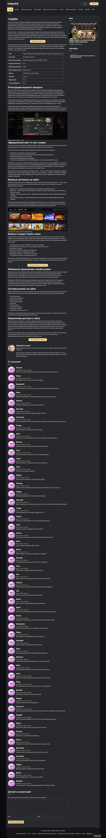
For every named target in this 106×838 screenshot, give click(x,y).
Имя (9, 816)
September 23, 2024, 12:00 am (24, 709)
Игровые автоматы (26, 9)
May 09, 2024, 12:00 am (22, 543)
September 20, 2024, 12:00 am (24, 701)
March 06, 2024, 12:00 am (22, 477)
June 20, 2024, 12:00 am (22, 643)
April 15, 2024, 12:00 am (22, 519)
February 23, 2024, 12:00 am (23, 461)
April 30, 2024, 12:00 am (22, 535)
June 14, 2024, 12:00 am (22, 618)
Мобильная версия (71, 9)
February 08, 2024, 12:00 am (23, 436)
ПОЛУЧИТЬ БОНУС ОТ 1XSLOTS (37, 265)
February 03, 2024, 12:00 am (23, 428)
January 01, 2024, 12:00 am (23, 403)
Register (94, 3)
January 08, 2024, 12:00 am (23, 411)
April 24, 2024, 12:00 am (22, 527)
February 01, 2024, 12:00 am (23, 419)
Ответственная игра (21, 833)
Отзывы (87, 9)
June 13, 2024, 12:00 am (22, 610)
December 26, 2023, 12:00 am (23, 386)
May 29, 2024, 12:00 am (22, 593)
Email (39, 816)
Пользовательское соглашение (65, 833)
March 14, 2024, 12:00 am (22, 486)
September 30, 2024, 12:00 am (24, 725)
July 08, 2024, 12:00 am (22, 651)
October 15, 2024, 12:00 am (23, 758)
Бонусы (61, 9)
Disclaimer (78, 833)
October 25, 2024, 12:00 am (23, 767)
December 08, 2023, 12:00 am (23, 378)
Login (85, 3)
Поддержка (89, 833)
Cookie (83, 833)
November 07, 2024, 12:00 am (23, 775)
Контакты (34, 833)
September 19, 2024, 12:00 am (24, 692)
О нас (9, 13)
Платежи (80, 9)
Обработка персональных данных (47, 833)
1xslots (10, 9)
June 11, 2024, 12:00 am (22, 601)
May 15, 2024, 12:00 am (22, 552)
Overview (16, 9)
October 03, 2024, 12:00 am (23, 742)
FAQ (93, 9)
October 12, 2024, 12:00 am (23, 750)
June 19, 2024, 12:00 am (22, 634)
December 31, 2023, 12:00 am (23, 395)
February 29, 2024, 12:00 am (23, 469)
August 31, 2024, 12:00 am (23, 667)
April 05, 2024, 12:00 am (22, 502)
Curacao (25, 76)
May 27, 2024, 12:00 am (22, 568)
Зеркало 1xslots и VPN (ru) (50, 9)
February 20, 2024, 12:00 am (23, 444)
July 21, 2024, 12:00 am (22, 659)
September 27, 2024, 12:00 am (24, 717)
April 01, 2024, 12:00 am (22, 494)
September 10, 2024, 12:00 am (24, 676)
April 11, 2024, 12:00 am (22, 510)
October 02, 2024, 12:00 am (23, 734)
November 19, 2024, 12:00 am (23, 783)
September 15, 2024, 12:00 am (24, 684)
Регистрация (37, 9)
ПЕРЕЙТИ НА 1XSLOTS (38, 41)
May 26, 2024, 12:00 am (22, 560)
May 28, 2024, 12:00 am (22, 585)
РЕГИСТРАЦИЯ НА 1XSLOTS (37, 339)
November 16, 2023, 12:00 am (23, 370)
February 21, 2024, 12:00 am (23, 453)
